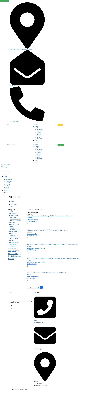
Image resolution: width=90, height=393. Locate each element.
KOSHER (19, 254)
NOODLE (29, 232)
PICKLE (12, 228)
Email (35, 347)
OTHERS (29, 246)
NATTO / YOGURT (14, 242)
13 (35, 287)
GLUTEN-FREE (13, 254)
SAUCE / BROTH (14, 215)
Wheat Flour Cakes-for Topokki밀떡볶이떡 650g (36, 263)
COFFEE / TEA (13, 235)
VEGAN (11, 258)
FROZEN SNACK (14, 238)
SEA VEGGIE (13, 244)
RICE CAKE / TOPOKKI (15, 220)
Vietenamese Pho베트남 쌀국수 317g (32, 234)
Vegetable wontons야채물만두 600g (32, 220)
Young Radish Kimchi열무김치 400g (33, 277)
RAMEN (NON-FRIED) (15, 219)
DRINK (12, 233)
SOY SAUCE (13, 217)
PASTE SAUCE (13, 231)
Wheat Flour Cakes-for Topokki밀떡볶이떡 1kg (36, 249)
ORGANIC (18, 256)
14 (38, 287)
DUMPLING (30, 217)
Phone (35, 320)
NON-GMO (12, 256)
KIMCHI (29, 274)
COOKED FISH (13, 237)
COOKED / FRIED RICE (15, 229)
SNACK (12, 240)
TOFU (11, 211)
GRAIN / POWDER (14, 224)
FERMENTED (13, 251)
